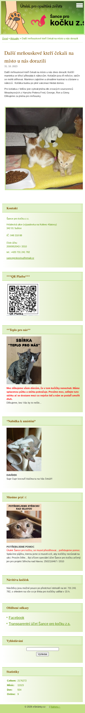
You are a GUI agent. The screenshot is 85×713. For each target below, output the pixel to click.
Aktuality (14, 38)
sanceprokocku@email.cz (20, 258)
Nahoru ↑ (55, 706)
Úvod (5, 38)
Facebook (16, 618)
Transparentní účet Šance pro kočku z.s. (39, 624)
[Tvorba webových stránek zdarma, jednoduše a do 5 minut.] (47, 707)
